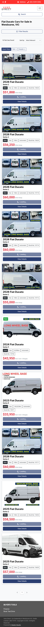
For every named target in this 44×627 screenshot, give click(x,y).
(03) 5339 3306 (35, 2)
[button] (39, 8)
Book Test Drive (9, 611)
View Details (22, 102)
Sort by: (22, 40)
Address (23, 2)
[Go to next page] (26, 592)
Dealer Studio (16, 625)
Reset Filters (6, 49)
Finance (6, 609)
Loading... (20, 96)
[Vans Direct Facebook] (5, 2)
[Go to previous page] (17, 592)
